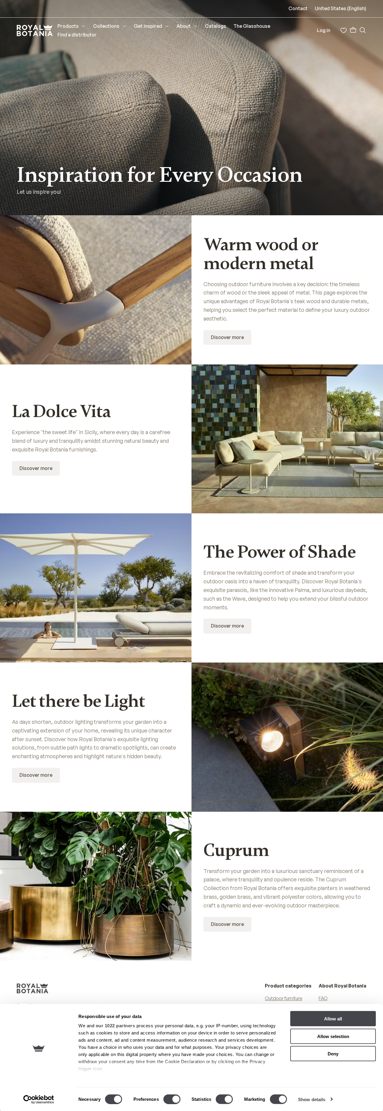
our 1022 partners (115, 1025)
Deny (333, 1053)
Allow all (333, 1018)
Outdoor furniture (283, 998)
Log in (323, 30)
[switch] (171, 1099)
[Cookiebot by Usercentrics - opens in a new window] (39, 1099)
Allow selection (333, 1036)
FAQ (323, 998)
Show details (311, 1099)
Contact (298, 8)
